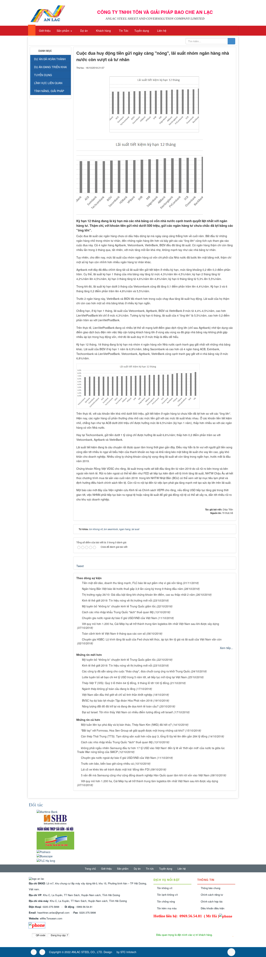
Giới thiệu (106, 868)
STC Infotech (128, 952)
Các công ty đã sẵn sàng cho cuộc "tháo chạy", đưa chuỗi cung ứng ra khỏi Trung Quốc (136, 671)
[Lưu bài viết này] (230, 67)
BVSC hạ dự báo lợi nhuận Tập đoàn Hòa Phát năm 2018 (117, 700)
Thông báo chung (210, 888)
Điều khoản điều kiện (212, 908)
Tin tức (150, 868)
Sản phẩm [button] (63, 31)
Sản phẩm (123, 868)
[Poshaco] (43, 851)
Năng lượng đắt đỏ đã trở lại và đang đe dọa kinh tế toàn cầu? (120, 706)
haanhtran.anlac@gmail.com (53, 912)
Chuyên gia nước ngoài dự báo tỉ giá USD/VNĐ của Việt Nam (119, 618)
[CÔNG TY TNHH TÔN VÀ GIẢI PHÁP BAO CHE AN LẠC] (47, 13)
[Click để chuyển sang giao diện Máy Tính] (42, 952)
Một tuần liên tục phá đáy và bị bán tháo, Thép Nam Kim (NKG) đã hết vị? (126, 725)
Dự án (137, 868)
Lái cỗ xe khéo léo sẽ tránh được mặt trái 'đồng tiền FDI (115, 769)
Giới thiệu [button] (44, 31)
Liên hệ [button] (161, 31)
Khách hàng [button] (103, 31)
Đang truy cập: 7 (59, 935)
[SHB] (55, 822)
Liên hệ (181, 868)
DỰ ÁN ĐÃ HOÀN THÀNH (50, 59)
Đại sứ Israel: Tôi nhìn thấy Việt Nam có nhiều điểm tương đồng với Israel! (127, 712)
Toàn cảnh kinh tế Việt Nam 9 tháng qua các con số (114, 633)
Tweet (80, 566)
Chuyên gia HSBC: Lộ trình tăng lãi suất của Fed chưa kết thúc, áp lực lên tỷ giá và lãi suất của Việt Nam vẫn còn (152, 639)
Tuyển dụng (165, 868)
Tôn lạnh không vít (167, 894)
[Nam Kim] (55, 840)
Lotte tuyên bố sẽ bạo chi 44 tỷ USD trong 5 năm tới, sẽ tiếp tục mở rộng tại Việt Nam (134, 677)
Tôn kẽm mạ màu (167, 908)
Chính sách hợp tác (212, 901)
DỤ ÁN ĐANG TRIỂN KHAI (50, 67)
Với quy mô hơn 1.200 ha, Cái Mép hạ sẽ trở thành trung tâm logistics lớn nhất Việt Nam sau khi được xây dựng (150, 624)
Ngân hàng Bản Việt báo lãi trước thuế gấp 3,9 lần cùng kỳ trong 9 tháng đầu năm (132, 589)
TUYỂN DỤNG (43, 75)
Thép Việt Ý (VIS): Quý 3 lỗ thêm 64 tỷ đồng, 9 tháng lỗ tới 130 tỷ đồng (125, 683)
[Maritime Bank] (47, 811)
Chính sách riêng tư (212, 894)
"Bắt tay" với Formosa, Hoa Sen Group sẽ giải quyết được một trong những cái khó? (132, 730)
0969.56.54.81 (84, 907)
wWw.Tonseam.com (51, 918)
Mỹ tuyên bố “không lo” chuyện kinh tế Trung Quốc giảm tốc (119, 606)
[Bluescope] (45, 856)
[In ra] (223, 67)
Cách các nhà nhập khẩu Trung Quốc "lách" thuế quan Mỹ (118, 612)
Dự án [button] (83, 31)
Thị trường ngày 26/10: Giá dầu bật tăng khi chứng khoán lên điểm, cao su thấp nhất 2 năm (138, 594)
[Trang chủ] (31, 30)
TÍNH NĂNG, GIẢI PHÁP (49, 91)
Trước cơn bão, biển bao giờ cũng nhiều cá (107, 763)
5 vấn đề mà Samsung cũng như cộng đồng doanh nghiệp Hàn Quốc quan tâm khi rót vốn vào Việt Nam (145, 775)
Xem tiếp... (226, 648)
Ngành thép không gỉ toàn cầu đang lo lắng (108, 689)
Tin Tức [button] (123, 31)
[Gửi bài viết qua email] (217, 67)
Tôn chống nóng (166, 901)
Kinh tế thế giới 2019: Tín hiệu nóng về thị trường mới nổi (117, 600)
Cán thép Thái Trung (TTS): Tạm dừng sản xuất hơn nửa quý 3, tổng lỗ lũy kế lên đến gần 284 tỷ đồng (144, 736)
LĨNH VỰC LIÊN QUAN (48, 83)
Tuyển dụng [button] (141, 31)
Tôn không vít (164, 888)
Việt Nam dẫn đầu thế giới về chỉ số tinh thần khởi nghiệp (117, 695)
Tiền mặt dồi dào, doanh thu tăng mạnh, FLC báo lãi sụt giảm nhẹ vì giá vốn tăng (132, 583)
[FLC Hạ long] (46, 860)
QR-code (40, 935)
